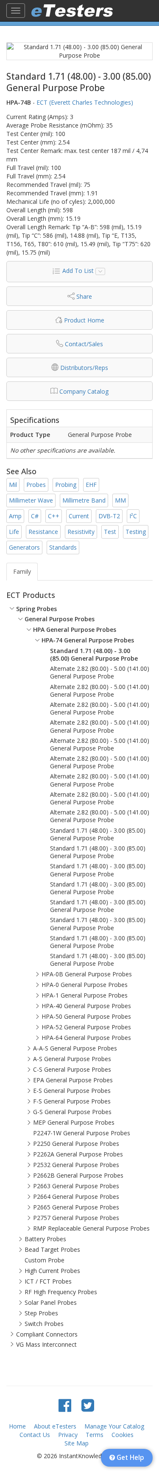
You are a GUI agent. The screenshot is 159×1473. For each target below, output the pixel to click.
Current (79, 516)
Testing (136, 532)
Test (110, 532)
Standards (63, 547)
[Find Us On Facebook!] (65, 1405)
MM (120, 500)
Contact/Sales (84, 344)
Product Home (84, 320)
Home (17, 1426)
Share (84, 296)
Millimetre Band (84, 500)
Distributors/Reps (84, 368)
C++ (53, 516)
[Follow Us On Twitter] (87, 1405)
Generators (24, 547)
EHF (91, 485)
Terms (94, 1435)
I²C (133, 516)
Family (22, 571)
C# (35, 516)
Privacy (68, 1435)
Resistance (43, 532)
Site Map (76, 1443)
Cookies (123, 1435)
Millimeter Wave (31, 500)
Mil (13, 485)
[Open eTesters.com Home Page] (72, 10)
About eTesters (55, 1426)
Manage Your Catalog (114, 1426)
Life (14, 532)
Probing (65, 485)
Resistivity (81, 532)
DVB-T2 (109, 516)
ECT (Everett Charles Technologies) (84, 102)
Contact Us (35, 1435)
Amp (15, 516)
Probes (36, 485)
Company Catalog (84, 391)
